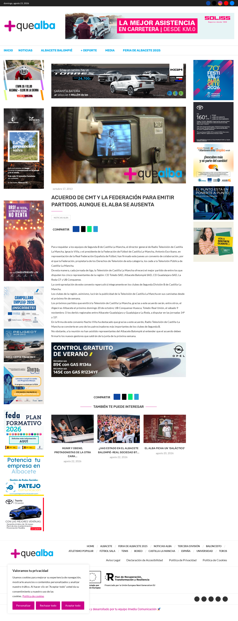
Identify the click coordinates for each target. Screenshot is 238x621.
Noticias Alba (61, 217)
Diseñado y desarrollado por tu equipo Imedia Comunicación (117, 609)
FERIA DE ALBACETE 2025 (133, 546)
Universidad (205, 550)
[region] (48, 589)
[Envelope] (225, 599)
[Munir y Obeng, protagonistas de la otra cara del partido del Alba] (72, 429)
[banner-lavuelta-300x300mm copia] (24, 61)
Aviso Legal (113, 560)
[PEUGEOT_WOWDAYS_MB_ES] (24, 330)
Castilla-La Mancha (162, 550)
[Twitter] (214, 3)
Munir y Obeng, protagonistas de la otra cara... (72, 452)
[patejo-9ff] (24, 457)
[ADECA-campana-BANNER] (24, 288)
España (185, 550)
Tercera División (189, 546)
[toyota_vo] (24, 500)
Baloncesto (213, 546)
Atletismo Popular (81, 550)
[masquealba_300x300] (24, 366)
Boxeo (138, 550)
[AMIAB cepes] (213, 146)
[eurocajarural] (213, 223)
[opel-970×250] (118, 345)
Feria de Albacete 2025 (141, 50)
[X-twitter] (204, 599)
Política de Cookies (215, 560)
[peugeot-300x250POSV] (213, 188)
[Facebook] (208, 3)
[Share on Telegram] (95, 229)
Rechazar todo (48, 605)
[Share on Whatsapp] (89, 229)
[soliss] (149, 14)
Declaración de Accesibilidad (144, 560)
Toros (223, 550)
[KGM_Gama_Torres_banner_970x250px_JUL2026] (118, 65)
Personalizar (23, 605)
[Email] (232, 3)
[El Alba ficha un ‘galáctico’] (165, 429)
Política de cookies (33, 596)
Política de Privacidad (183, 560)
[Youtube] (226, 3)
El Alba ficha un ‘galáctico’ (165, 448)
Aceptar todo (73, 605)
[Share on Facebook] (76, 229)
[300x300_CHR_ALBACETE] (213, 104)
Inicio (8, 50)
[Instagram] (220, 3)
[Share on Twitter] (83, 229)
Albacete (106, 546)
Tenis (124, 550)
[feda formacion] (24, 411)
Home (90, 546)
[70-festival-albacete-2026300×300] (213, 61)
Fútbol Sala (107, 550)
